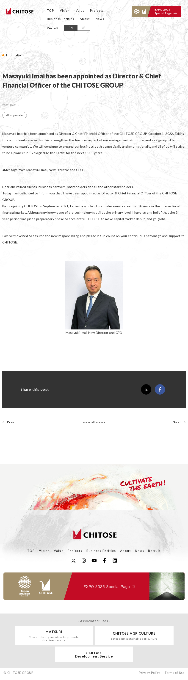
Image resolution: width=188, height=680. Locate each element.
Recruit (52, 28)
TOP (50, 10)
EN (71, 28)
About (85, 19)
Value (80, 10)
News (100, 19)
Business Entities (60, 19)
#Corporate (14, 115)
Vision (65, 10)
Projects (96, 10)
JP (84, 28)
